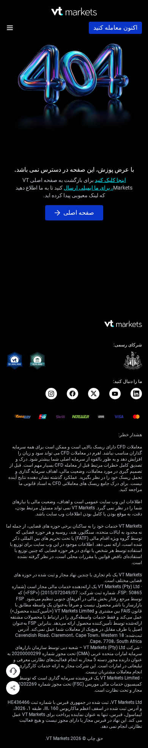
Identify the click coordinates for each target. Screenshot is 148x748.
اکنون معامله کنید (115, 27)
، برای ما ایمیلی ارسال (88, 188)
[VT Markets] (74, 11)
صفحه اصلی (78, 212)
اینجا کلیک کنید (110, 180)
